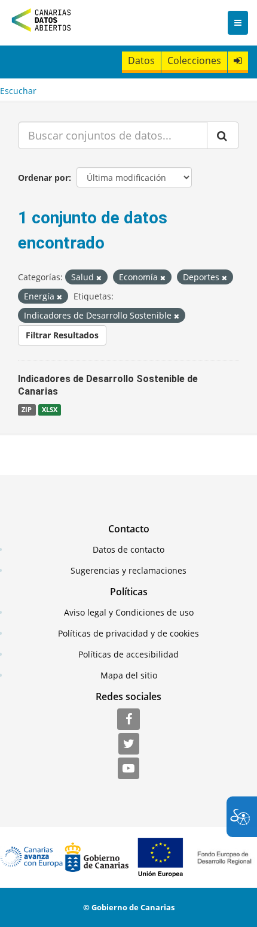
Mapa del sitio (128, 675)
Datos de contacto (128, 549)
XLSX (49, 409)
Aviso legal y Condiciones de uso (129, 612)
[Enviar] (223, 135)
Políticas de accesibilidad (128, 654)
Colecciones (194, 60)
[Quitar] (99, 277)
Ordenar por (43, 177)
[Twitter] (128, 744)
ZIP (27, 409)
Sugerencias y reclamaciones (128, 570)
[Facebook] (128, 719)
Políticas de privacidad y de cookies (128, 633)
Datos (141, 60)
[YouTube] (128, 768)
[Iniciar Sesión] (238, 60)
